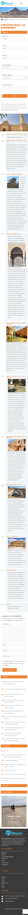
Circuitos (12, 19)
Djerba (3, 880)
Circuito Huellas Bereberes (8, 856)
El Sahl (3, 886)
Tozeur (3, 879)
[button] (21, 3)
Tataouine (4, 877)
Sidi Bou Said (5, 883)
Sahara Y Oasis (5, 862)
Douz (3, 884)
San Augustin (5, 864)
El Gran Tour (4, 858)
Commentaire (6, 624)
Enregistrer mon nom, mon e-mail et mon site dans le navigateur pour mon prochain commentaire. (13, 663)
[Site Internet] (14, 656)
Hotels (3, 860)
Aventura (4, 854)
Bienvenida (6, 19)
